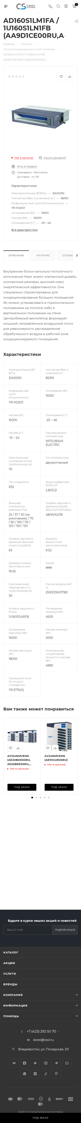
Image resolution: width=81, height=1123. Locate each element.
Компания (13, 995)
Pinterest (56, 1073)
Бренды (10, 984)
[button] (32, 797)
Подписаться (65, 929)
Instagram (45, 1063)
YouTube (67, 1063)
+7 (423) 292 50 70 (41, 1031)
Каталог (10, 952)
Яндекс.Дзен (35, 1073)
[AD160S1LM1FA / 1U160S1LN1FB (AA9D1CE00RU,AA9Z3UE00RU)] (40, 117)
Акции (9, 963)
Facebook (24, 1063)
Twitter (35, 1063)
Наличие (43, 255)
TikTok (45, 1073)
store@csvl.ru (43, 1040)
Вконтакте (14, 1063)
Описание (16, 255)
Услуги (9, 973)
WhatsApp (24, 1073)
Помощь (11, 1016)
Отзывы (68, 255)
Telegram (56, 1063)
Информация (15, 1005)
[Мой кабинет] (66, 7)
